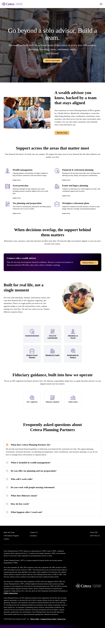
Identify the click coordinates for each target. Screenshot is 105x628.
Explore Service (17, 180)
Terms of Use (61, 619)
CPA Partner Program (11, 536)
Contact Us (34, 532)
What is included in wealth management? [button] (31, 462)
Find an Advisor (88, 263)
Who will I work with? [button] (22, 479)
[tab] (52, 445)
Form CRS (94, 532)
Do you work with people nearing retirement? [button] (33, 487)
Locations (33, 536)
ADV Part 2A (95, 536)
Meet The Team (9, 532)
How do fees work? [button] (20, 504)
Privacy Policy (34, 619)
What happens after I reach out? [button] (26, 512)
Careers (6, 539)
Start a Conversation (52, 60)
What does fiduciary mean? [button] (24, 495)
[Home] (16, 4)
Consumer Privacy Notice (49, 619)
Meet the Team (62, 133)
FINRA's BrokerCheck (11, 593)
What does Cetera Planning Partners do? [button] (30, 444)
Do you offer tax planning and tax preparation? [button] (33, 471)
